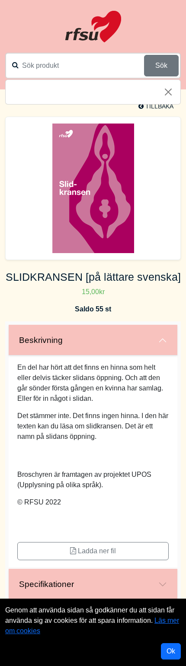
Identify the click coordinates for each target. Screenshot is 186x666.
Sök (161, 65)
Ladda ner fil (96, 551)
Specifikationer (46, 584)
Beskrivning (41, 340)
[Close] (168, 92)
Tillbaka (158, 106)
